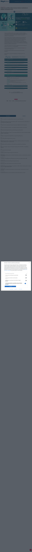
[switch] (26, 275)
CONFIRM (10, 286)
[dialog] (16, 276)
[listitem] (16, 273)
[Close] (29, 263)
